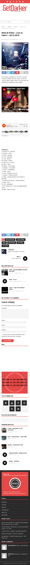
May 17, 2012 (11, 431)
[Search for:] (15, 22)
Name (3, 320)
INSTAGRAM (4, 515)
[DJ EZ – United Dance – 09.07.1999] (4, 438)
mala (4, 242)
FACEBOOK (4, 502)
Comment (4, 308)
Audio (9, 27)
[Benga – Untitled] (5, 462)
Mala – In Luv (13, 279)
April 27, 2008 (13, 454)
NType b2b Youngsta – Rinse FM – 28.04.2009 (12, 533)
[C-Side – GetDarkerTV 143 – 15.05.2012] (4, 430)
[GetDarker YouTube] (10, 1)
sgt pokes (20, 242)
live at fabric (20, 239)
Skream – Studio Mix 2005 (22, 545)
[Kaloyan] (4, 549)
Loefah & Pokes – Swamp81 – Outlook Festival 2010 (14, 531)
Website (4, 330)
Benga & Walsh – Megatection (18, 453)
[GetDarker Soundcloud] (22, 1)
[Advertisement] (16, 16)
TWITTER (4, 507)
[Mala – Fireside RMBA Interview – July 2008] (5, 272)
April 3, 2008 (12, 463)
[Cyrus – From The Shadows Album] (5, 290)
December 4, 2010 (7, 39)
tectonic (5, 245)
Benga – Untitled (14, 461)
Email (3, 325)
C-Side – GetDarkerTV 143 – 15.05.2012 (15, 429)
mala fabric (11, 242)
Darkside (16, 39)
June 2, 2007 (12, 291)
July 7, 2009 (11, 446)
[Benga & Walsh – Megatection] (5, 454)
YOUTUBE (4, 504)
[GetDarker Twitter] (7, 1)
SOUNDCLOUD (5, 510)
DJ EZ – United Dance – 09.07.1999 (17, 436)
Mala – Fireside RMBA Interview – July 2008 (18, 270)
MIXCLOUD (4, 512)
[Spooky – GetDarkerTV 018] (4, 446)
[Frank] (4, 557)
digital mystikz (10, 239)
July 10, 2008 (12, 273)
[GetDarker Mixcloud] (19, 1)
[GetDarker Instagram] (16, 1)
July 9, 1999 (11, 438)
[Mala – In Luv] (5, 281)
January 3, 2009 (13, 281)
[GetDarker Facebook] (13, 1)
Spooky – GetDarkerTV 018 (15, 445)
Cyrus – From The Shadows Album (17, 288)
